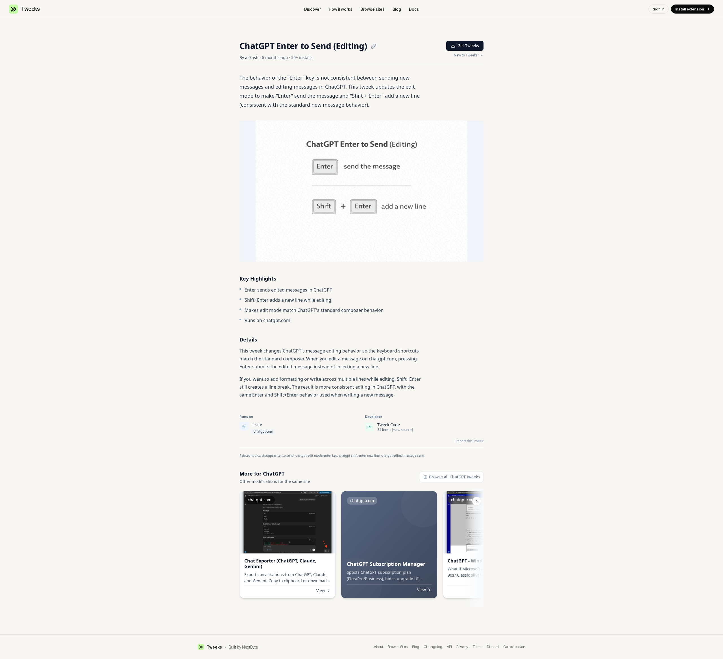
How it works (340, 9)
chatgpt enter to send (278, 455)
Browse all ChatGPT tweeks (454, 477)
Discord (493, 646)
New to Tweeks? (466, 55)
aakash (251, 57)
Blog (397, 9)
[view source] (402, 430)
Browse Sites (398, 646)
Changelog (433, 646)
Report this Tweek (470, 441)
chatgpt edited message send (402, 455)
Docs (414, 9)
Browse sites (372, 9)
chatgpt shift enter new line (359, 455)
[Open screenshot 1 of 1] (361, 191)
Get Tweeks (468, 45)
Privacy (462, 646)
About (378, 646)
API (449, 646)
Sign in (659, 9)
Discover (312, 9)
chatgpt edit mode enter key (316, 455)
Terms (477, 646)
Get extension (514, 646)
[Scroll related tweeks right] (476, 501)
